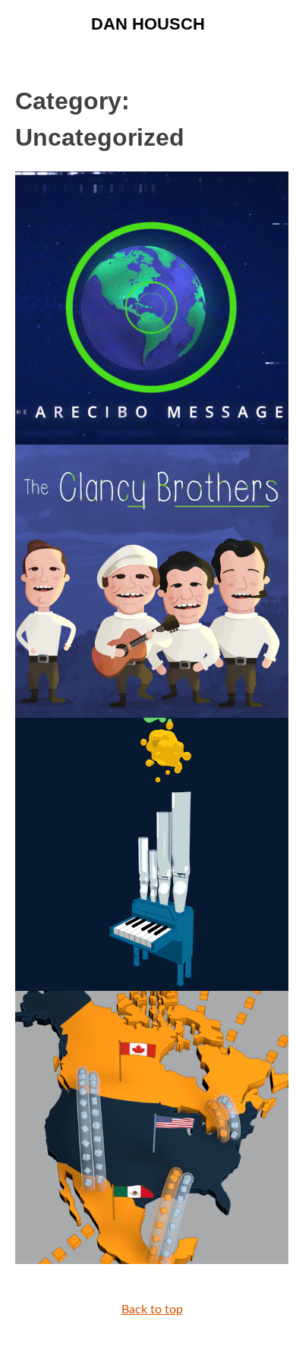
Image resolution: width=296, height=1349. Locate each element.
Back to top (152, 1309)
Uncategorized (81, 1220)
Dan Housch (148, 23)
